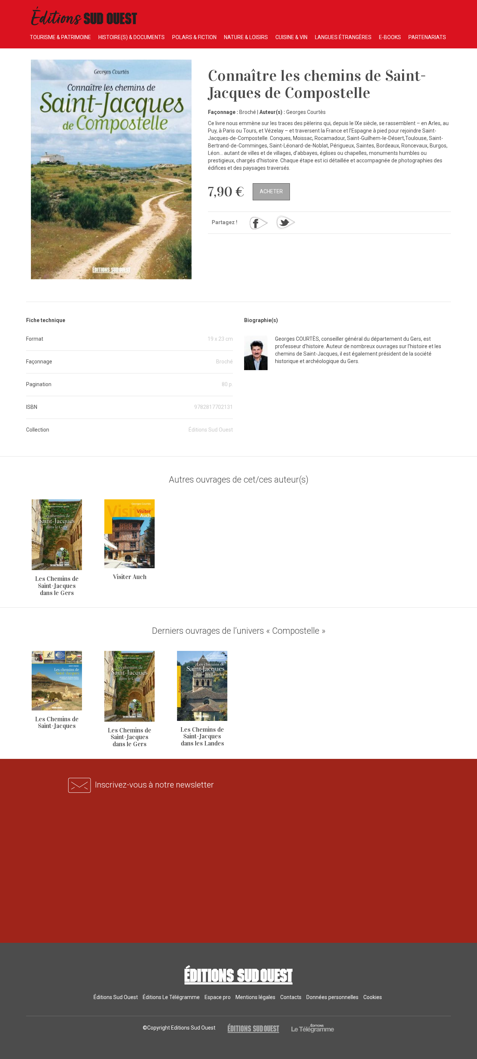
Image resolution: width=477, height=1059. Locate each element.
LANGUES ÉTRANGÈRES (343, 37)
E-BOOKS (390, 37)
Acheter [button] (271, 191)
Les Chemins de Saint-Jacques (57, 722)
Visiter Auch (129, 577)
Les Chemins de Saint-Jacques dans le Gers (57, 586)
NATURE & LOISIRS (246, 37)
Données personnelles (332, 997)
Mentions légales (255, 997)
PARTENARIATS (427, 37)
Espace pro (218, 997)
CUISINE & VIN (291, 37)
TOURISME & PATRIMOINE (60, 37)
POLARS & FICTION (194, 37)
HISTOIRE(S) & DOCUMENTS (131, 37)
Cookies (372, 997)
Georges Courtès (306, 112)
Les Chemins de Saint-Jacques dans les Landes (202, 736)
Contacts (290, 997)
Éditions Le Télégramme (171, 997)
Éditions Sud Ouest (116, 997)
